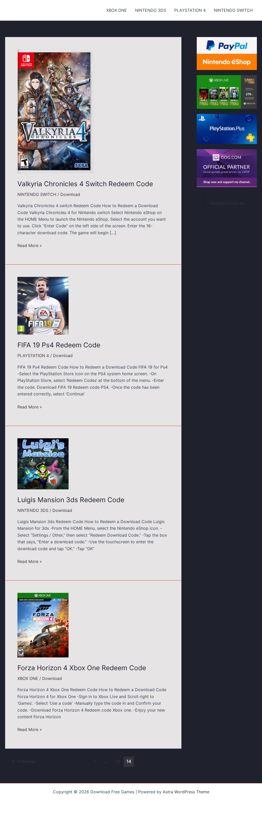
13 (117, 761)
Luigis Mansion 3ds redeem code (70, 500)
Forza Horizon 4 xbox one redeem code (81, 668)
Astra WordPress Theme (186, 791)
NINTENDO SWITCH (233, 10)
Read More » (29, 246)
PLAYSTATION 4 (190, 10)
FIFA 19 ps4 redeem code (58, 345)
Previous (23, 761)
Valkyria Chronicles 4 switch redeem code (85, 184)
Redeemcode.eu (227, 203)
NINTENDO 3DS (150, 10)
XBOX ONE (116, 10)
